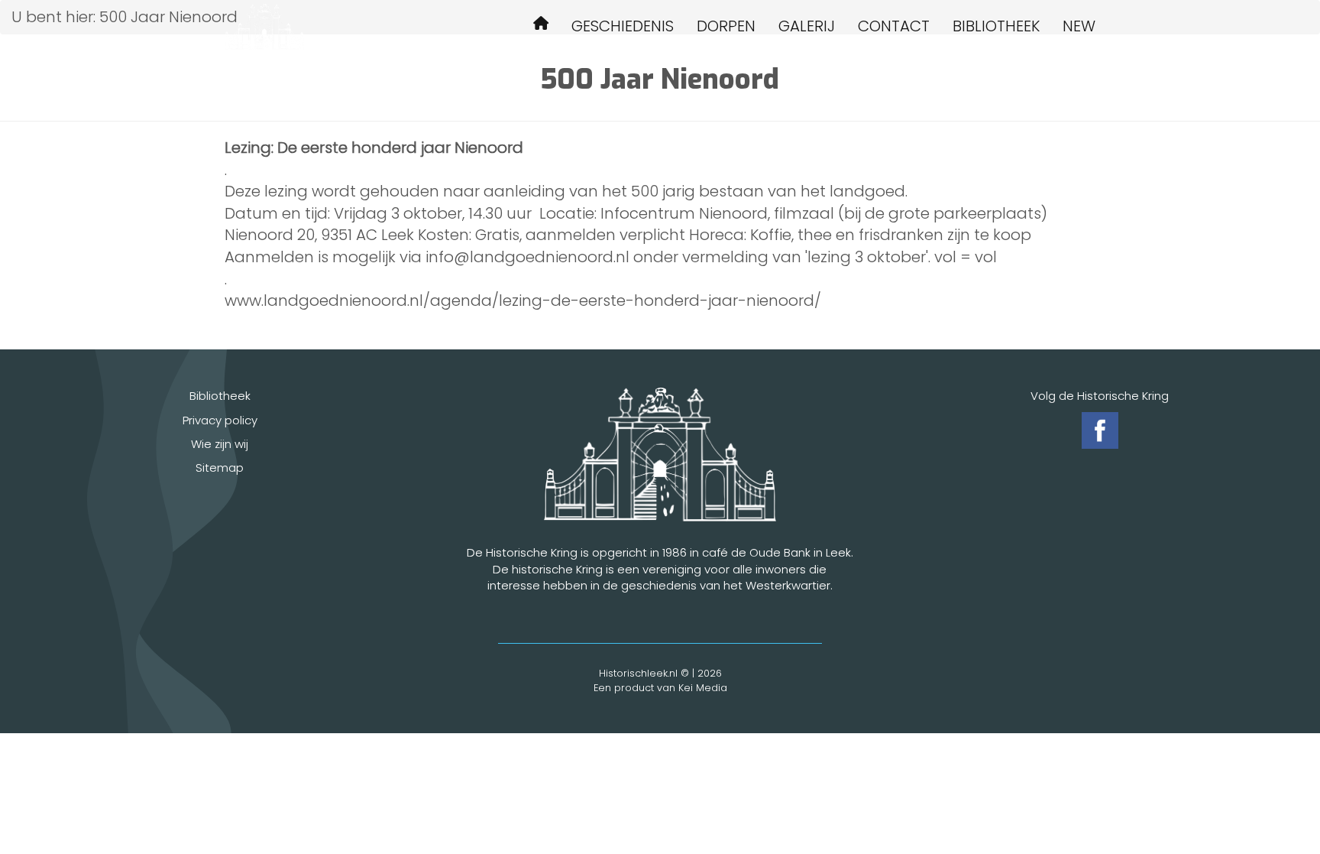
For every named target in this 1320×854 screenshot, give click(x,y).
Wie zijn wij (219, 444)
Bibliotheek (996, 26)
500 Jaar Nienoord (541, 25)
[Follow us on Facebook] (1100, 430)
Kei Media (702, 687)
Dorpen (726, 26)
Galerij (806, 26)
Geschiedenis (622, 26)
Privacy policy (220, 420)
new (1079, 26)
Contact (894, 26)
